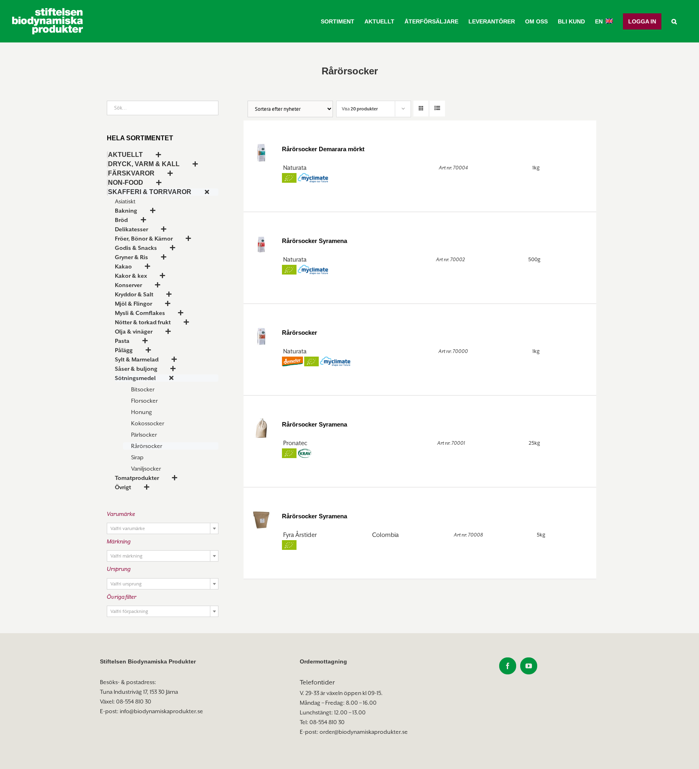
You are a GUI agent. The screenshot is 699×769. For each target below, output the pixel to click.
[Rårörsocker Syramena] (261, 243)
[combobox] (162, 528)
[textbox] (162, 528)
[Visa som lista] (437, 108)
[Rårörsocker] (261, 335)
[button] (674, 21)
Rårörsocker (299, 332)
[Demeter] (292, 361)
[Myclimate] (313, 178)
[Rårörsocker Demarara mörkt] (261, 152)
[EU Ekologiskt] (289, 178)
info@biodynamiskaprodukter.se (161, 711)
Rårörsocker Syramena (314, 240)
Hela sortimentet (140, 138)
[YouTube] (528, 665)
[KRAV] (305, 453)
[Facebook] (507, 665)
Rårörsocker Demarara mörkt (323, 149)
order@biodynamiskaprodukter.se (364, 732)
